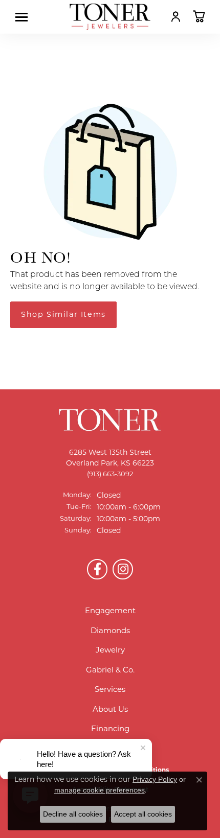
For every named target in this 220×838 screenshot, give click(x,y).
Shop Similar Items (63, 314)
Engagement (110, 610)
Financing (110, 728)
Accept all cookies (143, 814)
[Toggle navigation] (24, 17)
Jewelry (110, 650)
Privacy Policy (155, 779)
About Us (110, 709)
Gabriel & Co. (110, 669)
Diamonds (110, 630)
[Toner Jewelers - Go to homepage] (110, 17)
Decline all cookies (73, 814)
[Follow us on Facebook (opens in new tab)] (97, 569)
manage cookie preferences (99, 790)
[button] (175, 16)
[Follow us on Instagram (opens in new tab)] (123, 569)
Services (110, 689)
